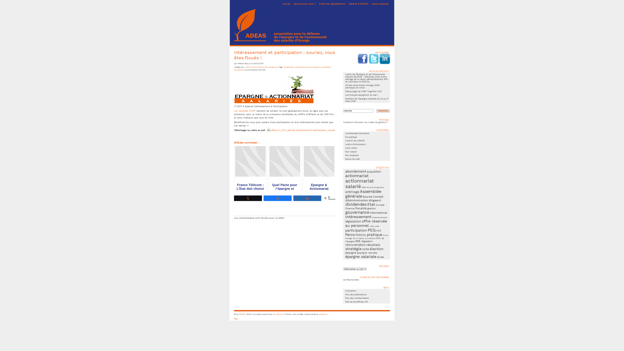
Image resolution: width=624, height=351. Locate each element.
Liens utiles (351, 148)
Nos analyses (271, 67)
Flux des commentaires (357, 298)
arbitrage (352, 192)
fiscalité (361, 208)
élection (377, 249)
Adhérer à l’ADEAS (358, 3)
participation (315, 67)
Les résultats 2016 (244, 111)
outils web (374, 226)
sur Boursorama (351, 280)
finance (350, 208)
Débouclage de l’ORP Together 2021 (363, 91)
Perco (350, 235)
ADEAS (242, 314)
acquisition (374, 171)
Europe (380, 204)
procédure (370, 238)
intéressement (301, 67)
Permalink (239, 70)
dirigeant (375, 200)
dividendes (289, 67)
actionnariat (357, 175)
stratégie (353, 249)
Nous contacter (380, 3)
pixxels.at (323, 314)
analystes (379, 187)
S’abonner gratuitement (332, 3)
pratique (374, 235)
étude (380, 257)
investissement (380, 217)
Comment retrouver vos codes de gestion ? (365, 122)
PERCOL (361, 235)
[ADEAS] (280, 41)
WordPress (278, 314)
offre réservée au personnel (366, 223)
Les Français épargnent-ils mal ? (361, 95)
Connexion (350, 291)
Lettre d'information (254, 67)
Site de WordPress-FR (356, 302)
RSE (358, 241)
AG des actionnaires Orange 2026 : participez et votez (363, 86)
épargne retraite (367, 252)
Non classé (351, 151)
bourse (367, 196)
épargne (350, 252)
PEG (372, 230)
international (378, 212)
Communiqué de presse (357, 133)
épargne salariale (360, 256)
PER (378, 230)
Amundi (370, 187)
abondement (355, 171)
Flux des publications (356, 294)
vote (365, 249)
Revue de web (352, 159)
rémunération (355, 245)
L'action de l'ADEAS (355, 140)
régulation (367, 241)
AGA (364, 187)
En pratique (351, 137)
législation (353, 221)
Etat (371, 204)
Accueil (286, 3)
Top (235, 319)
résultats (326, 67)
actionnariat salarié (359, 183)
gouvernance (357, 212)
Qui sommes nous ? (305, 3)
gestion (371, 208)
